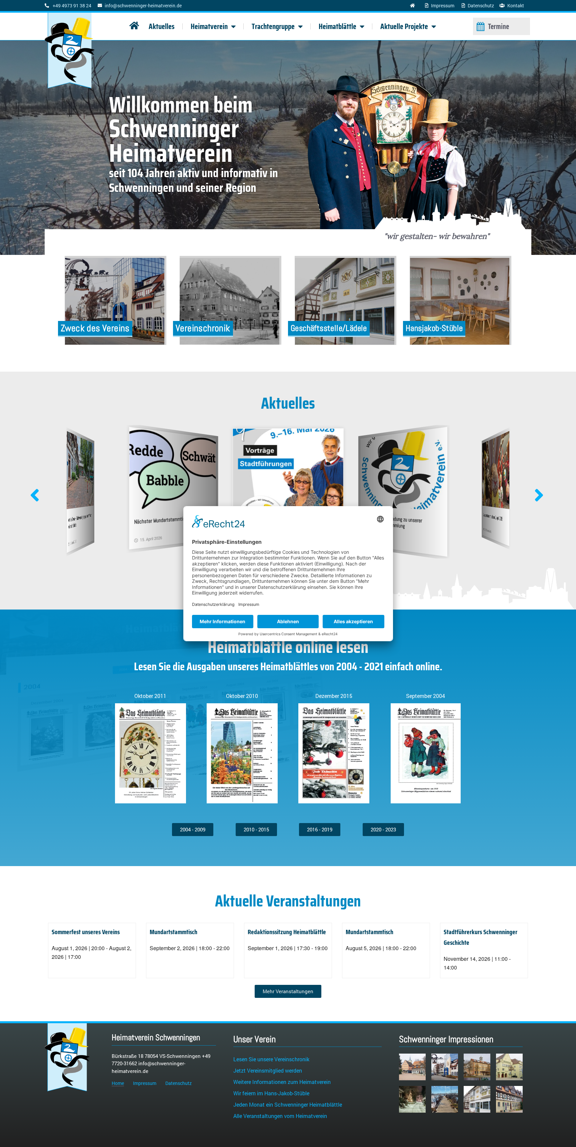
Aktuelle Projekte (404, 26)
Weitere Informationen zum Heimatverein (282, 1081)
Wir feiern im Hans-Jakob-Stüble (271, 1093)
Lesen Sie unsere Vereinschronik (271, 1059)
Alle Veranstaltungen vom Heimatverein (280, 1115)
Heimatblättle (337, 26)
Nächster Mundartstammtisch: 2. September (80, 518)
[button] (538, 495)
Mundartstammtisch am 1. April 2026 (394, 519)
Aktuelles (162, 26)
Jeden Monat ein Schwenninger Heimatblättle (287, 1104)
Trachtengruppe (273, 26)
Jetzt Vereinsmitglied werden (267, 1070)
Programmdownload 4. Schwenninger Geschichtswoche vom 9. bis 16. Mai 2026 (171, 523)
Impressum (144, 1083)
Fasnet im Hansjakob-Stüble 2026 (491, 517)
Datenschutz (178, 1083)
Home (118, 1083)
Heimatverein (209, 26)
